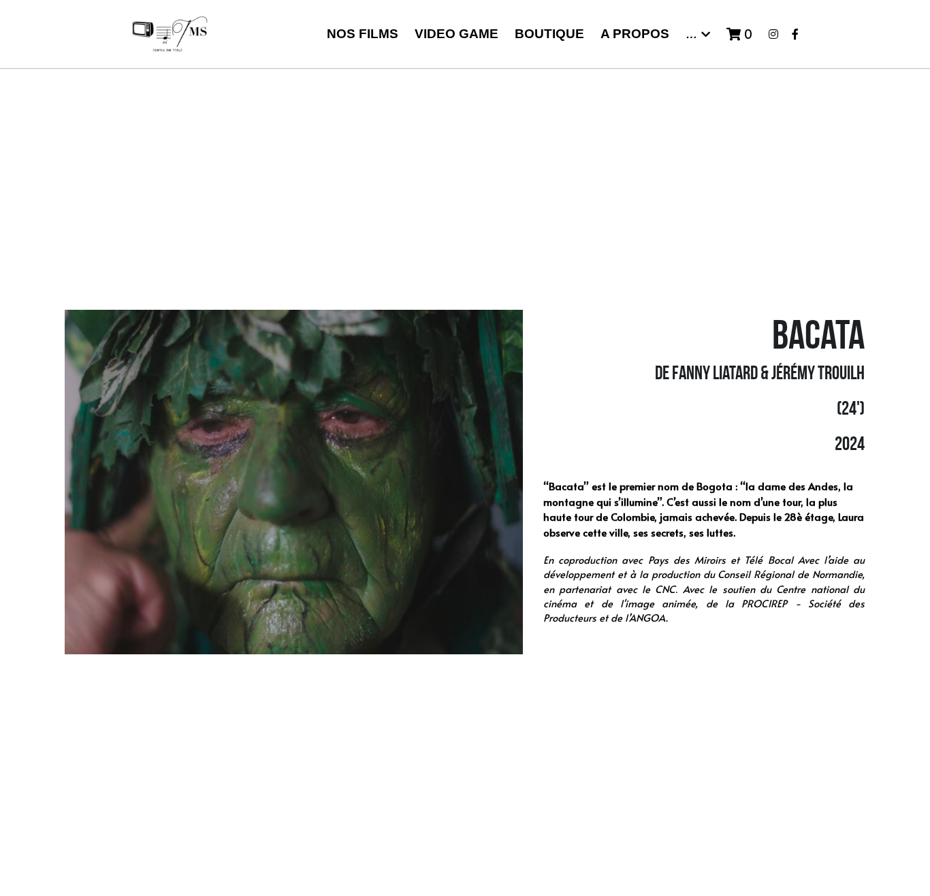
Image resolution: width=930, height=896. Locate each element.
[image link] (169, 33)
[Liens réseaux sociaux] (773, 34)
